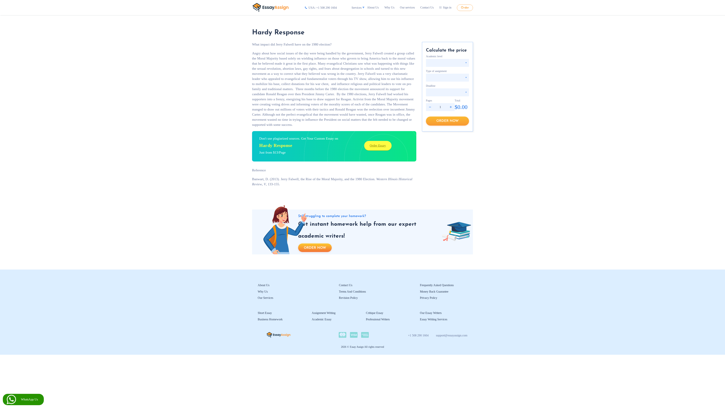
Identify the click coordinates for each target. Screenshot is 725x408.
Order (465, 7)
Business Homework (270, 319)
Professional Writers (378, 319)
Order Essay (378, 145)
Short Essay (265, 312)
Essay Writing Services (433, 319)
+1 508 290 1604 (418, 335)
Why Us (389, 7)
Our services (407, 7)
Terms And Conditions (352, 291)
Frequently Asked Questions (437, 285)
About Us (373, 7)
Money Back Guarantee (434, 291)
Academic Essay (322, 319)
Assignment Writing (324, 312)
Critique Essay (374, 312)
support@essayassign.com (451, 335)
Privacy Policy (428, 297)
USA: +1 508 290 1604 (323, 7)
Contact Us (427, 7)
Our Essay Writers (431, 312)
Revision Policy (348, 297)
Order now (447, 121)
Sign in (447, 7)
